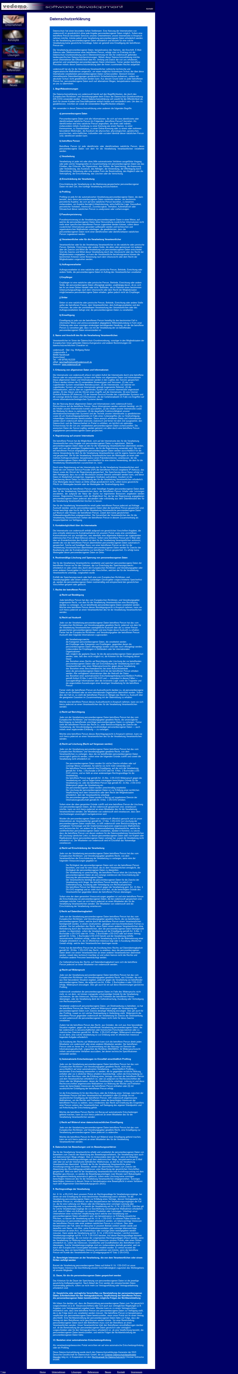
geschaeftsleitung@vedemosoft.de (75, 362)
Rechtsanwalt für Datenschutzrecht (108, 1357)
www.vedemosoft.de (71, 364)
